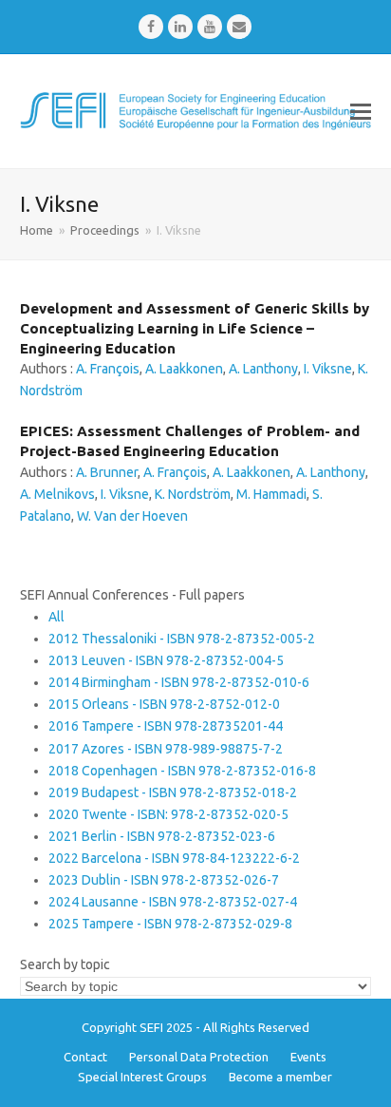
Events (308, 1056)
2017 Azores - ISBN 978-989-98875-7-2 (165, 748)
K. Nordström (193, 494)
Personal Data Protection (199, 1056)
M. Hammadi (271, 494)
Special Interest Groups (142, 1076)
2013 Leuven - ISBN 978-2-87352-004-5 (166, 660)
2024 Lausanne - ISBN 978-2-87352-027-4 (172, 901)
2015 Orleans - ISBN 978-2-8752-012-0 (164, 704)
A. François (108, 368)
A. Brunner (107, 472)
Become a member (280, 1076)
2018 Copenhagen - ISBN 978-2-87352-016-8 (182, 770)
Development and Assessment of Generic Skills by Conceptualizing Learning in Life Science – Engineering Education (194, 328)
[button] (360, 111)
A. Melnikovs (57, 494)
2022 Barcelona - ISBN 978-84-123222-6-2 (174, 858)
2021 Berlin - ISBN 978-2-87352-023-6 (161, 836)
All (56, 616)
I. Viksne (328, 368)
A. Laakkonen (184, 368)
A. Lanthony (263, 368)
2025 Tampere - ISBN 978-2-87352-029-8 (170, 923)
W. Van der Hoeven (132, 516)
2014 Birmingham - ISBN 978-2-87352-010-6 (178, 682)
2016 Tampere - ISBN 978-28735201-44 (165, 726)
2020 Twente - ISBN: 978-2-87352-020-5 (168, 814)
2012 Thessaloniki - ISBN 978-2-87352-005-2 (181, 638)
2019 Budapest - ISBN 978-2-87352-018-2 (172, 792)
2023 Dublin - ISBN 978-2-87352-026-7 (163, 880)
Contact (85, 1056)
